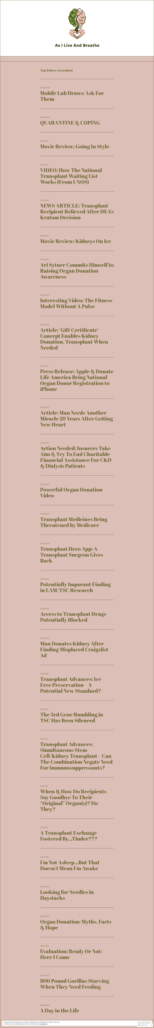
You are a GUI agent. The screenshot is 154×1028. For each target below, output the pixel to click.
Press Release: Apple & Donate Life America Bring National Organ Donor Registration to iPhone (76, 380)
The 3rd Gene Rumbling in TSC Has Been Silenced (71, 717)
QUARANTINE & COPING (70, 122)
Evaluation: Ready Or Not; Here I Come (71, 954)
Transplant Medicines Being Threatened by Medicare (73, 522)
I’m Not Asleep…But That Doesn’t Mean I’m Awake (70, 865)
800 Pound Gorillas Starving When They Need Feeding (74, 983)
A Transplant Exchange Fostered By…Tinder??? (68, 835)
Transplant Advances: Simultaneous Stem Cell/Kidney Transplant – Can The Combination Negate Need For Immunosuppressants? (76, 755)
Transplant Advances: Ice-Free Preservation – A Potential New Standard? (71, 684)
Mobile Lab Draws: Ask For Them (72, 95)
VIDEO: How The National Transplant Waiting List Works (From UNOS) (71, 175)
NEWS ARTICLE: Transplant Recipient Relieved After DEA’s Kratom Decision (77, 211)
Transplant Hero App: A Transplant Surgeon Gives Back (71, 554)
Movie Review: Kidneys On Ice (75, 241)
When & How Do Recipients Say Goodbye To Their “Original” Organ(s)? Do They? (73, 800)
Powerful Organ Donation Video (71, 492)
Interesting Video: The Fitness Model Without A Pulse (76, 303)
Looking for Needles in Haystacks (67, 894)
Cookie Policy (43, 1024)
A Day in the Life (59, 1010)
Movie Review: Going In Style (74, 146)
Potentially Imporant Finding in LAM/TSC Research (75, 587)
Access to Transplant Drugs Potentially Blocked (73, 616)
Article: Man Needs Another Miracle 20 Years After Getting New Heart (76, 418)
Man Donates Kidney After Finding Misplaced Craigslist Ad (74, 649)
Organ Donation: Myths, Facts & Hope (75, 924)
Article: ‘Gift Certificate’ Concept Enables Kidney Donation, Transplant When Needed (74, 338)
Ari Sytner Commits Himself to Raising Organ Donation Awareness (77, 270)
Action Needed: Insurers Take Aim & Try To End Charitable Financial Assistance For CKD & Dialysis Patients (75, 457)
